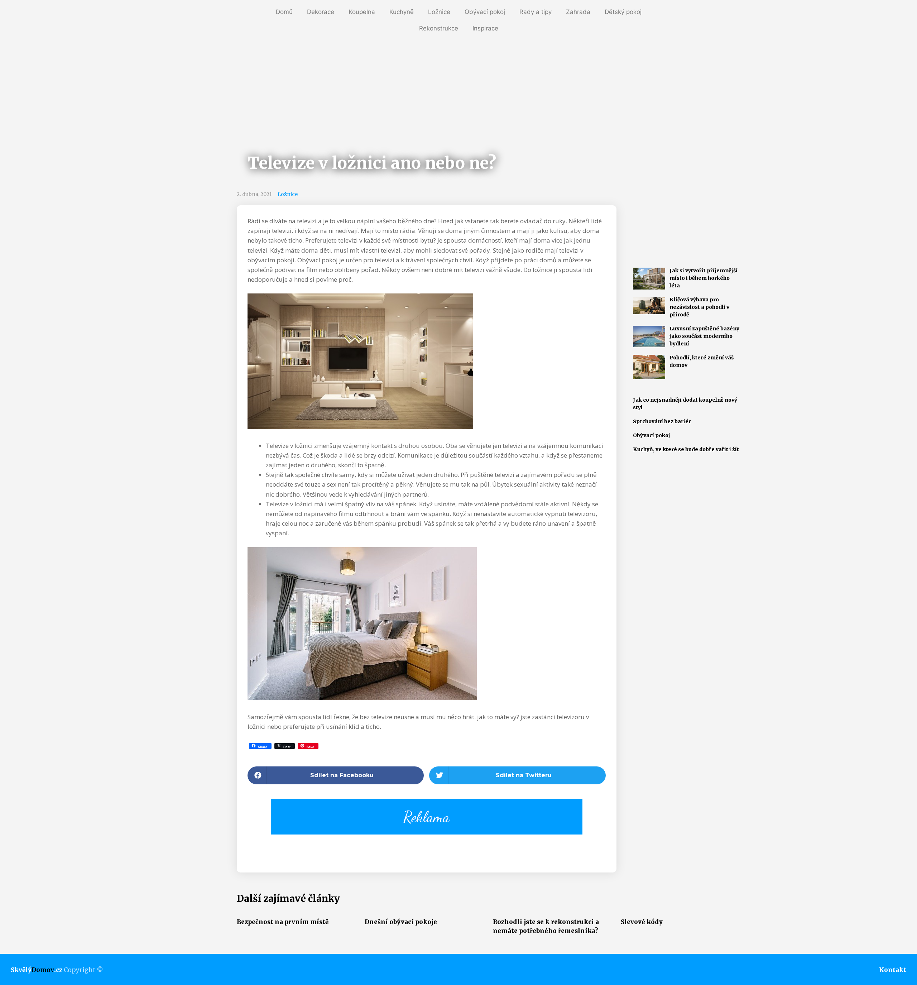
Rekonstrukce (438, 28)
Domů (284, 11)
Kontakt (892, 970)
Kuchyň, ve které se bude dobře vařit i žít (686, 449)
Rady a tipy (535, 11)
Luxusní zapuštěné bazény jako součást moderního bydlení (704, 336)
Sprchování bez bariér (662, 421)
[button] (336, 775)
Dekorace (320, 11)
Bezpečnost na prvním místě (282, 922)
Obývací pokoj (485, 11)
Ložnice (439, 11)
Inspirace (485, 28)
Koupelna (362, 11)
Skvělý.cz (36, 970)
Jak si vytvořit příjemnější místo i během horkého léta (703, 278)
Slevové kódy (642, 922)
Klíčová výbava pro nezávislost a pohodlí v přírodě (699, 307)
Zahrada (578, 11)
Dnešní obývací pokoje (401, 922)
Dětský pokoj (623, 11)
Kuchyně (401, 11)
